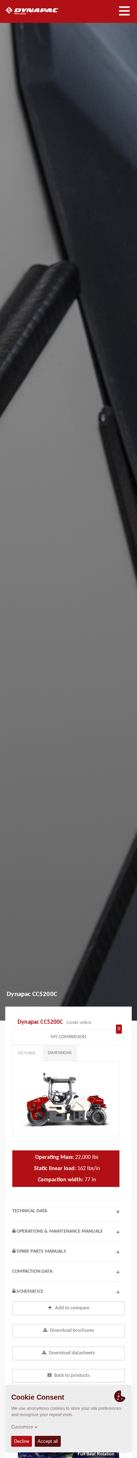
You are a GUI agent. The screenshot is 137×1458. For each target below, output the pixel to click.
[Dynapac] (40, 10)
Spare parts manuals (67, 1252)
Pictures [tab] (26, 1053)
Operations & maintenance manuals (67, 1232)
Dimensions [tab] (60, 1053)
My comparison (85, 1035)
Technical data (65, 1211)
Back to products (72, 1375)
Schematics (67, 1292)
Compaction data (65, 1272)
